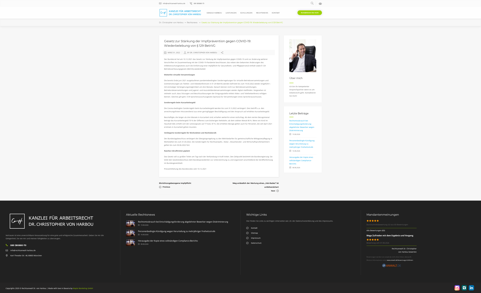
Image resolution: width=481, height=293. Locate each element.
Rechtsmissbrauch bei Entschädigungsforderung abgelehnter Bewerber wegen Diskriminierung (183, 222)
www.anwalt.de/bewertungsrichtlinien (400, 260)
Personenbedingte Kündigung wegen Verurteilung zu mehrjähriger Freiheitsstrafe (302, 143)
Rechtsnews (192, 22)
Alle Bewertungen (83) (376, 230)
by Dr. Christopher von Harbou (202, 52)
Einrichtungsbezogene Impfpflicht (175, 183)
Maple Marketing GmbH (83, 288)
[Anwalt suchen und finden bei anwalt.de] (391, 266)
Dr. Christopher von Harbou (171, 22)
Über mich (296, 78)
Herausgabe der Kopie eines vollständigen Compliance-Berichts (301, 160)
